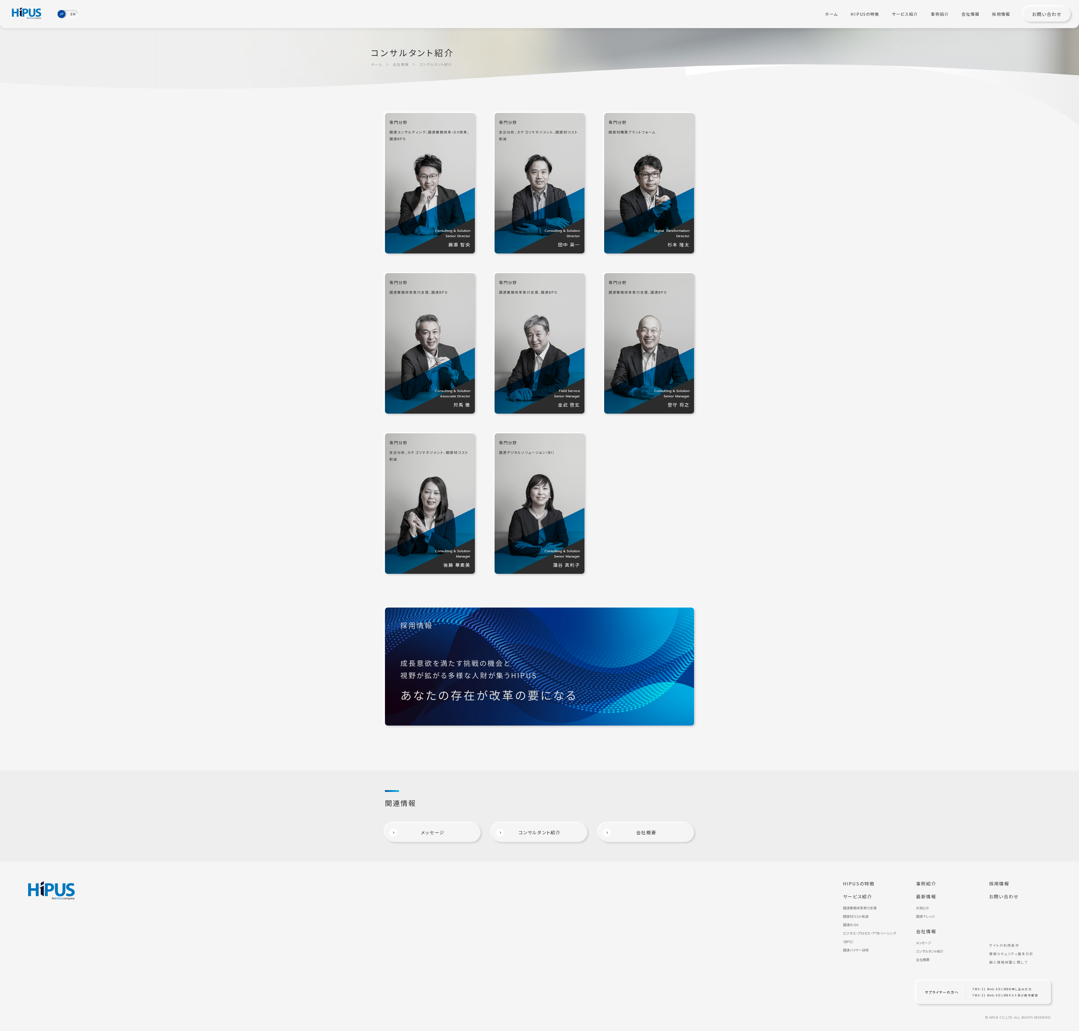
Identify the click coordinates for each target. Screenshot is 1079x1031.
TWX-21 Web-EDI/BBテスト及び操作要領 (1005, 995)
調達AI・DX (850, 924)
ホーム (831, 14)
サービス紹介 (905, 14)
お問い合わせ (1047, 14)
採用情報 (1001, 14)
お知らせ (922, 907)
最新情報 (926, 896)
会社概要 (923, 959)
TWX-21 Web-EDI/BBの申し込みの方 (1002, 989)
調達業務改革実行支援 (860, 907)
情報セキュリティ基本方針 (1011, 953)
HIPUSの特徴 (865, 14)
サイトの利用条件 (1004, 945)
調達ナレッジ (925, 916)
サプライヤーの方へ (942, 992)
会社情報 (971, 14)
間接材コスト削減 (856, 916)
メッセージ (923, 942)
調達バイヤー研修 (856, 950)
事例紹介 (940, 14)
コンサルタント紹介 (930, 951)
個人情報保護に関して (1008, 962)
